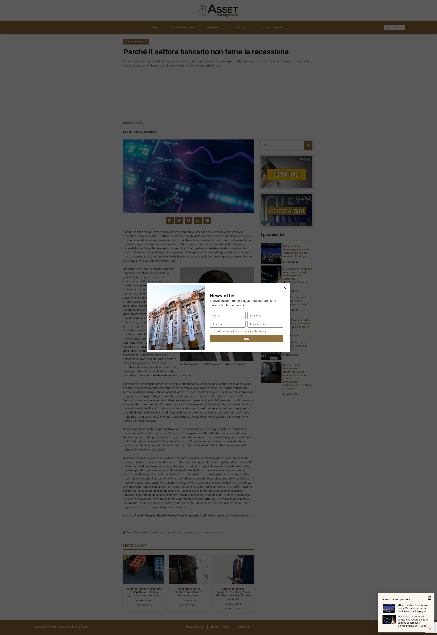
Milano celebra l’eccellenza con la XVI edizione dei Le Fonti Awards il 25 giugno (413, 608)
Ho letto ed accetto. (240, 331)
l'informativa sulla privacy (251, 331)
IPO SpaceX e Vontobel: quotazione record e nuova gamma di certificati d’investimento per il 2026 (413, 621)
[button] (285, 288)
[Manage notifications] (430, 629)
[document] (218, 317)
